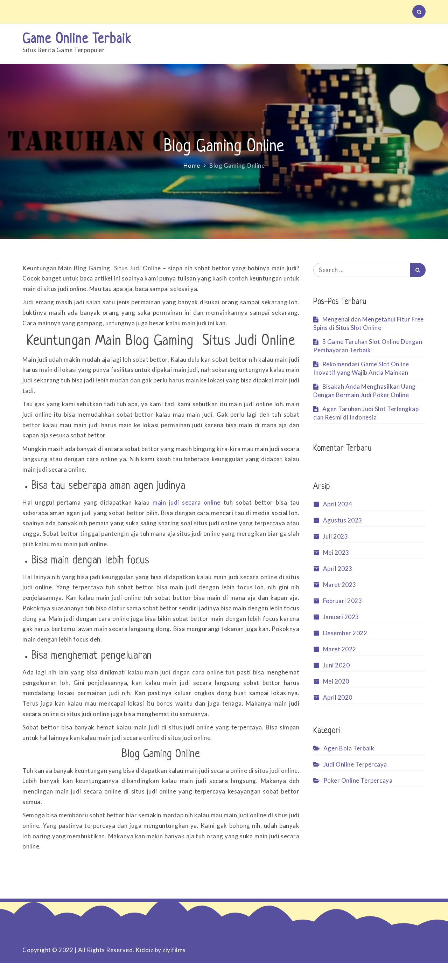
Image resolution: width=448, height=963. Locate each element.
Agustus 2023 (342, 520)
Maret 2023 (339, 584)
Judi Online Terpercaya (355, 764)
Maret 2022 (339, 649)
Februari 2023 (342, 600)
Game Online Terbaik (76, 39)
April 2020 (337, 697)
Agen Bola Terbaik (348, 748)
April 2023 (337, 568)
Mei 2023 (336, 552)
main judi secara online (186, 502)
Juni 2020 (336, 665)
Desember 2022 (345, 633)
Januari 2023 (341, 617)
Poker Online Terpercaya (357, 780)
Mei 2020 (336, 681)
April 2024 (337, 504)
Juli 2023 (335, 536)
